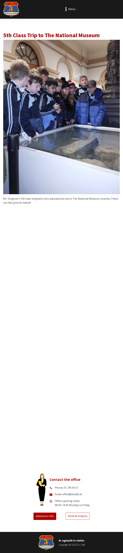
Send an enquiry (77, 516)
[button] (6, 284)
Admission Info (45, 516)
